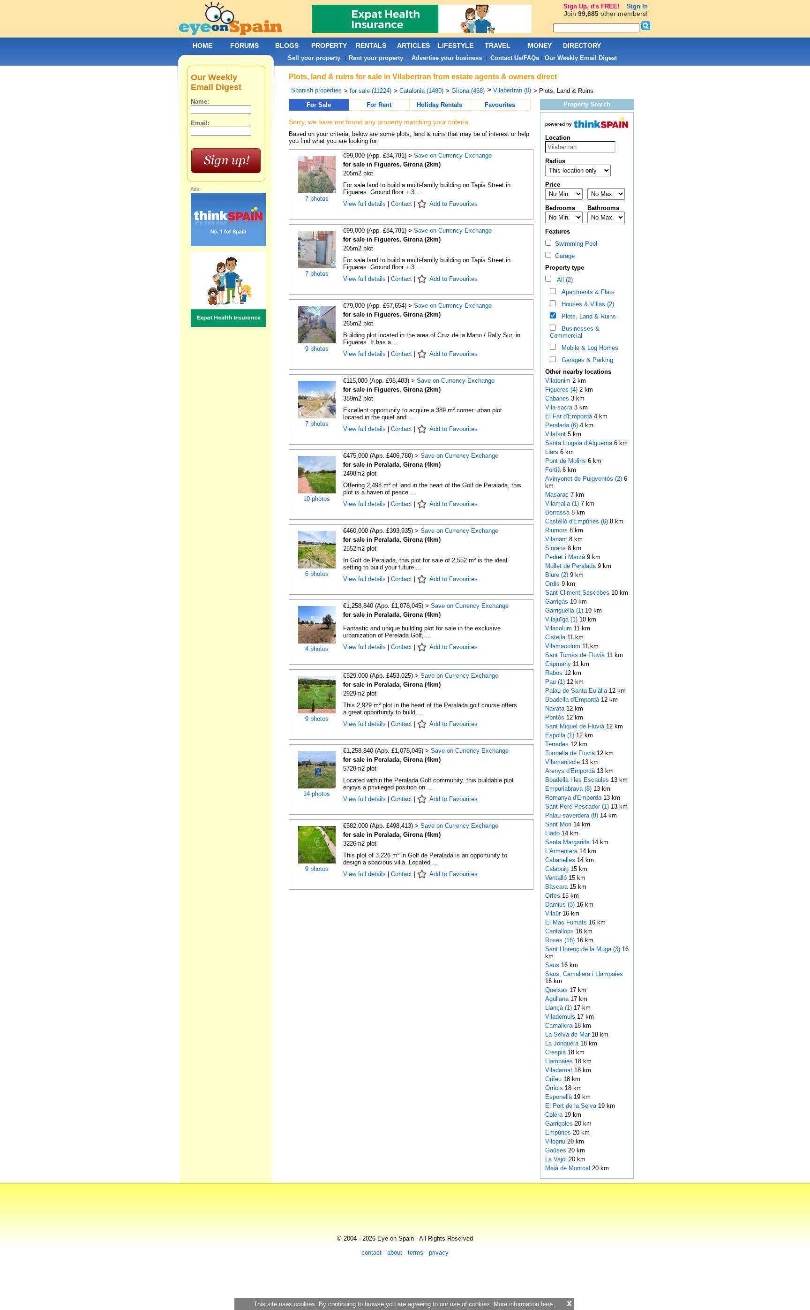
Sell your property (314, 57)
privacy (439, 1252)
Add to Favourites (453, 203)
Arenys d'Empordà (571, 770)
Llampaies (560, 1061)
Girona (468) (468, 90)
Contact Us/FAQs (514, 57)
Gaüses (556, 1150)
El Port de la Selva (571, 1105)
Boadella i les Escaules (578, 779)
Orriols (555, 1087)
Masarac (557, 494)
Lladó (553, 833)
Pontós (555, 717)
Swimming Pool (574, 243)
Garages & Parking (585, 359)
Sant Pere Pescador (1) (577, 806)
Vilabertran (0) (512, 90)
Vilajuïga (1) (561, 619)
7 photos (317, 198)
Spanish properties (316, 90)
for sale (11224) (370, 90)
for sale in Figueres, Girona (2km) (392, 164)
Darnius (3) (560, 904)
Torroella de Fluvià (571, 753)
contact (371, 1252)
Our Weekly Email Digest (581, 57)
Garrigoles (560, 1123)
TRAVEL (497, 45)
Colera (554, 1114)
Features (557, 231)
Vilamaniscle (563, 761)
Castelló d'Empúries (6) (576, 521)
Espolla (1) (559, 735)
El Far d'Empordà (569, 416)
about (394, 1252)
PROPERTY (329, 45)
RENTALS (371, 45)
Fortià (553, 469)
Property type (564, 267)
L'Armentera (562, 851)
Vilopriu (556, 1141)
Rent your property (376, 57)
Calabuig (557, 868)
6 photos (317, 573)
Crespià (556, 1052)
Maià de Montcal (568, 1168)
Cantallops (560, 931)
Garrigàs (557, 601)
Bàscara (557, 886)
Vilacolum (559, 628)
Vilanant (557, 539)
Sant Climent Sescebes (578, 592)
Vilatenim (558, 380)
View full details (365, 203)
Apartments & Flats (586, 291)
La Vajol (557, 1159)
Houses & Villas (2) (586, 304)
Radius (555, 161)
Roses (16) (560, 940)
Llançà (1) (558, 1007)
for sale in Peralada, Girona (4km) (392, 464)
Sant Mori (559, 824)
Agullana (557, 998)
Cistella (556, 637)
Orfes (553, 895)
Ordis (553, 583)
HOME (202, 45)
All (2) (563, 279)
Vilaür (553, 913)
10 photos (316, 498)
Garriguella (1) (564, 610)
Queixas (557, 989)
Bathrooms (603, 208)
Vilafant (556, 434)
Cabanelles (561, 859)
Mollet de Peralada (571, 565)
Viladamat (559, 1070)
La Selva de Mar (568, 1034)
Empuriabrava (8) (568, 788)
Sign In (637, 6)
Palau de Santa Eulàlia (577, 690)
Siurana (556, 548)
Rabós (554, 672)
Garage (563, 255)
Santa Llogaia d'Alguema (579, 443)
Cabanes (558, 398)
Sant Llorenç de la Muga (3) (582, 949)
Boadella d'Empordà (573, 699)
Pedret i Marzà (566, 556)
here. (548, 1304)
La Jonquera (562, 1043)
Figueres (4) (561, 389)
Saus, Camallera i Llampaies (584, 973)
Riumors (557, 530)
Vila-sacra (559, 407)
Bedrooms (560, 208)
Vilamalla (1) (562, 503)
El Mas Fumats (567, 922)
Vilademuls (561, 1016)
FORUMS (244, 45)
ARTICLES (413, 45)
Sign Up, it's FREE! (591, 6)
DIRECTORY (582, 45)
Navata (555, 708)
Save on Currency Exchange (453, 155)
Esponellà (559, 1096)
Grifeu (554, 1079)
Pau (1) (555, 681)
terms (415, 1252)
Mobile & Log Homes (588, 347)
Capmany (559, 663)
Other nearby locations (578, 371)
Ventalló (557, 877)
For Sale (319, 104)
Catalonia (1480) (421, 90)
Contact (401, 203)
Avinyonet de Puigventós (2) (583, 478)
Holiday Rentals (439, 104)
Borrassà (558, 512)
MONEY (540, 45)
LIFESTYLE (455, 45)
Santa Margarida (568, 842)
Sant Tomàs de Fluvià (576, 655)
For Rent (379, 104)
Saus (553, 965)
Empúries (559, 1132)
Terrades (557, 744)
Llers (552, 451)
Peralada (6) (561, 425)
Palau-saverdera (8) (571, 815)
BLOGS (287, 45)
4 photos (317, 648)
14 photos (316, 793)
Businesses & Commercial (575, 332)
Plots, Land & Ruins (587, 316)
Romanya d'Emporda (574, 797)
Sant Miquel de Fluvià (575, 726)
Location (557, 137)
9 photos (317, 348)
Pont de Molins (566, 460)
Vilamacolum (563, 646)
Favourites (500, 104)
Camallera (559, 1025)
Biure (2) (556, 574)
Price (552, 184)
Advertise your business (447, 57)
